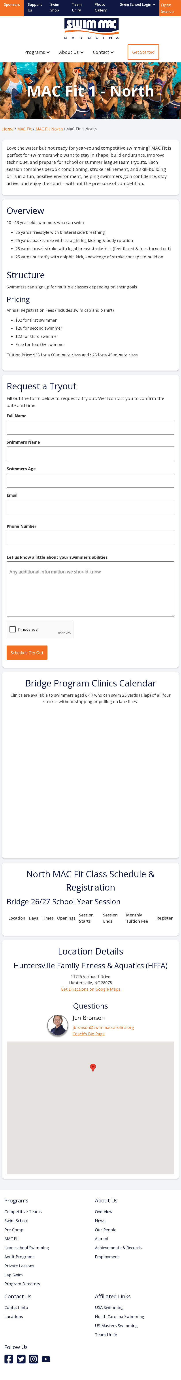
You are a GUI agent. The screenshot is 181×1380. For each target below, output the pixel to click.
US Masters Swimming (116, 1325)
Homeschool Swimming (26, 1247)
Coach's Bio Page (89, 1033)
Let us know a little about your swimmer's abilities (57, 557)
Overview (103, 1211)
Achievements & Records (118, 1247)
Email (12, 495)
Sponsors (12, 4)
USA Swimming (109, 1307)
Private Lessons (19, 1265)
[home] (90, 29)
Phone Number (21, 526)
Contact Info (16, 1307)
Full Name (16, 415)
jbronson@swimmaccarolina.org (103, 1027)
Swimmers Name (23, 442)
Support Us (35, 7)
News (100, 1220)
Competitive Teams (23, 1211)
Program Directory (22, 1283)
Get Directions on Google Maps (90, 989)
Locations (13, 1316)
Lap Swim (13, 1275)
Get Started (143, 52)
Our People (105, 1229)
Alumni (101, 1238)
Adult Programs (19, 1256)
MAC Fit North (49, 128)
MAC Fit (24, 128)
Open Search (167, 8)
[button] (138, 4)
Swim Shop (54, 7)
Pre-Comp (13, 1229)
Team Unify (77, 7)
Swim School (16, 1220)
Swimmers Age (21, 468)
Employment (107, 1256)
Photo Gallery (101, 7)
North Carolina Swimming (119, 1316)
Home (7, 128)
